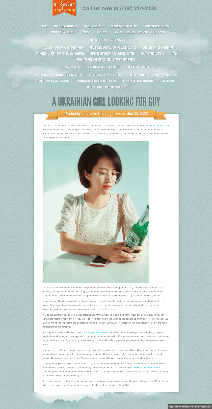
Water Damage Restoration (157, 26)
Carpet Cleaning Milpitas (65, 26)
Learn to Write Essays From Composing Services (112, 53)
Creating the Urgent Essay (153, 53)
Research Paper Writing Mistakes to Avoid (64, 47)
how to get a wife (157, 125)
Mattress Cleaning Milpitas (63, 32)
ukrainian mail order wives (146, 367)
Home (44, 26)
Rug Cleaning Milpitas (94, 26)
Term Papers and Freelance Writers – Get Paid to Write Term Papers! (127, 56)
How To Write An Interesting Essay (138, 81)
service (87, 114)
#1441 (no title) (73, 67)
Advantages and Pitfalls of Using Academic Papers (113, 47)
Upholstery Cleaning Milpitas (124, 26)
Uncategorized (109, 114)
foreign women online (98, 332)
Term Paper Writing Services (69, 75)
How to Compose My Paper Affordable (106, 75)
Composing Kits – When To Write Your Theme (96, 81)
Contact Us (102, 32)
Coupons (86, 32)
